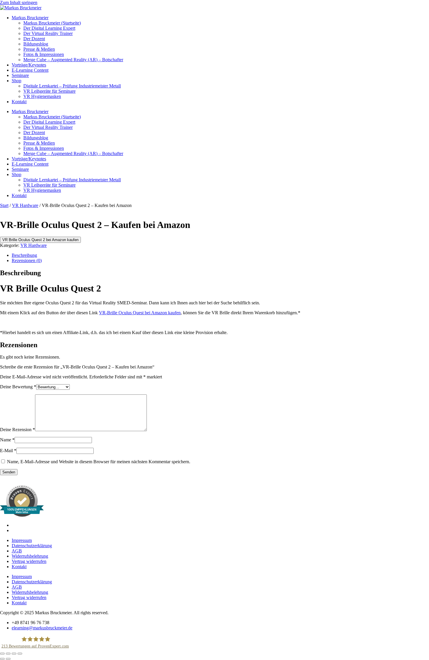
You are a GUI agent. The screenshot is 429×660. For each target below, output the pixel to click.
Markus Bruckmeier (30, 17)
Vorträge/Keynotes (29, 64)
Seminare (20, 75)
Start (4, 205)
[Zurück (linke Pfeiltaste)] (2, 659)
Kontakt (19, 101)
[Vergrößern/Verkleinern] (2, 653)
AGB (17, 550)
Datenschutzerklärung (32, 545)
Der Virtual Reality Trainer (48, 33)
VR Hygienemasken (42, 96)
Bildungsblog (35, 43)
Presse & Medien (39, 49)
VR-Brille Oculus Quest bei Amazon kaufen (140, 312)
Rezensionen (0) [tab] (27, 260)
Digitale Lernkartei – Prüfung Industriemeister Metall (72, 85)
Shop (16, 80)
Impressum (22, 540)
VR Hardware (25, 205)
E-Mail (8, 450)
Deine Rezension (17, 429)
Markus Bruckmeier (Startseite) (52, 22)
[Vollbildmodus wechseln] (8, 653)
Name (7, 439)
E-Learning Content (30, 70)
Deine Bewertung (18, 386)
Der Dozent (34, 38)
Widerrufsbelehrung (30, 556)
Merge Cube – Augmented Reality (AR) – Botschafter (73, 59)
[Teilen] (14, 653)
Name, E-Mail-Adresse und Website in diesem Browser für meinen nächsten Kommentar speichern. (98, 461)
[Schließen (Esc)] (20, 653)
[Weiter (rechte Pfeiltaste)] (8, 659)
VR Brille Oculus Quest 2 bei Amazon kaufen (40, 240)
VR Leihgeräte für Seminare (49, 91)
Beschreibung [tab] (24, 255)
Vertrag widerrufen (29, 561)
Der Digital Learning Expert (49, 28)
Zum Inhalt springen (18, 2)
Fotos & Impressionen (43, 54)
